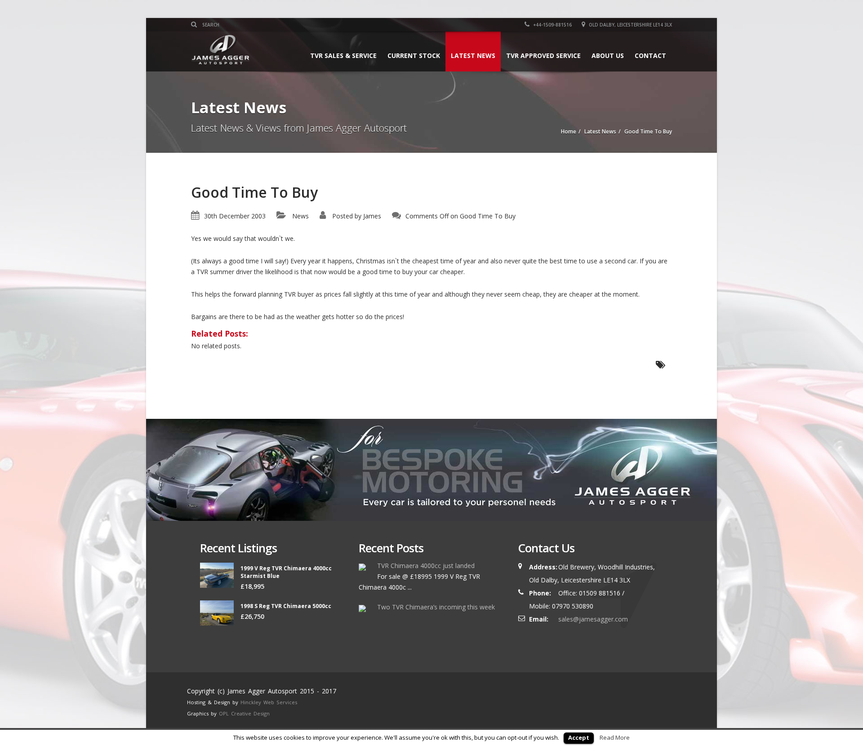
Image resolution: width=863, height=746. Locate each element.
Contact (650, 55)
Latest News (473, 55)
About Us (608, 55)
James (372, 216)
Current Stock (413, 55)
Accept (578, 737)
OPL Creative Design (244, 713)
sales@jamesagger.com (593, 619)
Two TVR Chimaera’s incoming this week (436, 607)
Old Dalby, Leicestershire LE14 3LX (629, 25)
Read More (615, 737)
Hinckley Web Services (268, 702)
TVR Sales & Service (343, 55)
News (300, 216)
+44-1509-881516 (552, 25)
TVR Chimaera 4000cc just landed (426, 565)
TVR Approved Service (543, 55)
